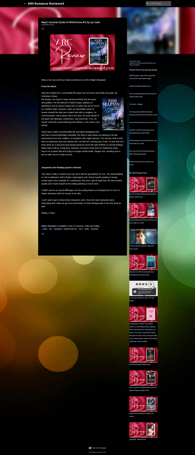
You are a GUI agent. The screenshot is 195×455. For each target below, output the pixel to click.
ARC (50, 229)
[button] (42, 29)
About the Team (134, 61)
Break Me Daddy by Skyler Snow (140, 86)
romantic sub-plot (70, 229)
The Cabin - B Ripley (135, 104)
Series (87, 229)
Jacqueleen (58, 229)
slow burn (94, 229)
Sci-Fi (80, 229)
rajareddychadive (102, 452)
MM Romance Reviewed (46, 3)
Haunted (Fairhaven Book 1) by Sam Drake (143, 122)
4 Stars (44, 229)
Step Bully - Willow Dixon (137, 439)
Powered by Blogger (98, 448)
